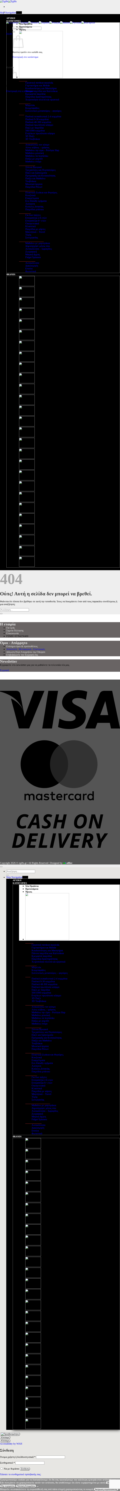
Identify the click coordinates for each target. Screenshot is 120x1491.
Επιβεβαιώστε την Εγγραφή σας (22, 654)
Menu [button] (19, 12)
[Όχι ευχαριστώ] (37, 1486)
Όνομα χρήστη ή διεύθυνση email (17, 1457)
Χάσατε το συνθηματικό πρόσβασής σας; (20, 1474)
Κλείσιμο (5, 1437)
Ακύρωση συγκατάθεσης (106, 1489)
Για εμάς (10, 627)
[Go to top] (1, 866)
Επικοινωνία (12, 633)
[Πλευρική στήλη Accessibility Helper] (10, 1434)
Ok (108, 1483)
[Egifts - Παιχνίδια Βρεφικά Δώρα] (8, 1)
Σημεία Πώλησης (15, 630)
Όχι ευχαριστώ (8, 1486)
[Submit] (13, 31)
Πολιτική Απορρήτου (26, 1486)
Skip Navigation (8, 12)
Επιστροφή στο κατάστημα (19, 91)
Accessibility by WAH (11, 1443)
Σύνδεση (25, 1469)
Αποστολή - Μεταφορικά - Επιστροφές (25, 649)
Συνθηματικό (7, 1462)
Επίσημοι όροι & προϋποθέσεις (22, 646)
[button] (9, 34)
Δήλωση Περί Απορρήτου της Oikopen (25, 652)
